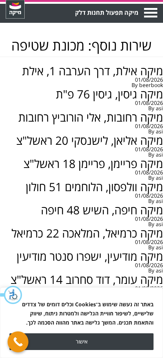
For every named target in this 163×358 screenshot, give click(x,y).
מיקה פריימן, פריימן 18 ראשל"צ (93, 163)
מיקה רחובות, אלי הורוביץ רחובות (90, 117)
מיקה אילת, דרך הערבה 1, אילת (92, 71)
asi (159, 108)
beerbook (151, 85)
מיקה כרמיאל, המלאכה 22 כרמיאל (87, 233)
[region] (81, 322)
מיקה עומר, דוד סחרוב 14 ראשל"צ (87, 279)
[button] (11, 294)
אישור (82, 341)
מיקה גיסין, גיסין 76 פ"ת (109, 94)
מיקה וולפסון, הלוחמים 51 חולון (94, 187)
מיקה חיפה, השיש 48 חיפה (102, 210)
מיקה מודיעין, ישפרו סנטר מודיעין (90, 256)
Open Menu (149, 12)
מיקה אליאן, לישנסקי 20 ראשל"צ (89, 140)
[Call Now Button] (18, 341)
